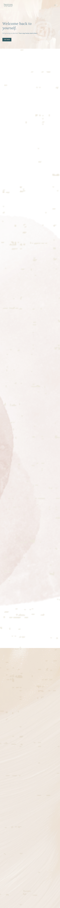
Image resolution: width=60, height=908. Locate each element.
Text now (7, 39)
